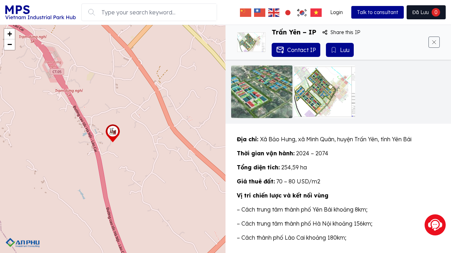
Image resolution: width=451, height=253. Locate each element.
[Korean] (302, 12)
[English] (273, 12)
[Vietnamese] (316, 12)
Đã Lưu (425, 12)
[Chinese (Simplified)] (245, 12)
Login (336, 12)
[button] (113, 133)
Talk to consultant (377, 12)
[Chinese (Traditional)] (259, 12)
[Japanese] (288, 12)
